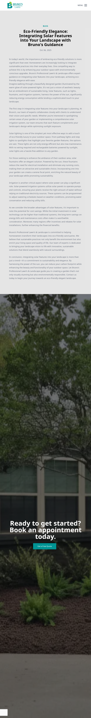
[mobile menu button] (85, 5)
